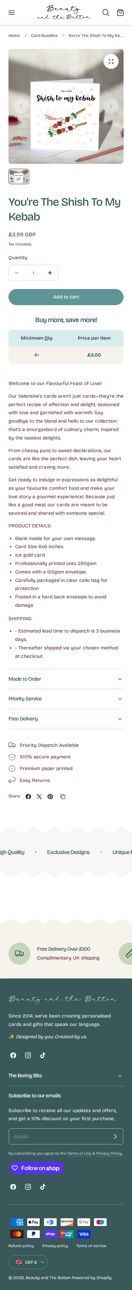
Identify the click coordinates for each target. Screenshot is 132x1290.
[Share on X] (39, 796)
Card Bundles (44, 35)
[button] (11, 12)
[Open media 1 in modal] (111, 61)
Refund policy (21, 1246)
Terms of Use (79, 1153)
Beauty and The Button (48, 1277)
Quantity (17, 258)
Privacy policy (55, 1246)
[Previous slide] (21, 106)
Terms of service (91, 1246)
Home (14, 35)
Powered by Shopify (92, 1277)
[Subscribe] (115, 1136)
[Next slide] (111, 106)
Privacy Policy (109, 1153)
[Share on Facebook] (28, 796)
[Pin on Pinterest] (50, 796)
